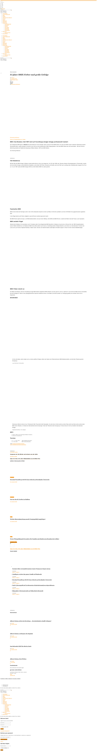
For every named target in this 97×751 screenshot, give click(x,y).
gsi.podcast (5, 33)
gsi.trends (7, 29)
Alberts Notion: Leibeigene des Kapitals (21, 633)
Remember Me (5, 726)
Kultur (4, 18)
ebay (11, 674)
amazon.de (12, 675)
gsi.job (6, 26)
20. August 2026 (13, 481)
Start (11, 71)
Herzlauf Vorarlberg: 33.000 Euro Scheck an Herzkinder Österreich (29, 479)
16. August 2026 (13, 624)
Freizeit (17, 443)
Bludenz (14, 443)
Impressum (5, 685)
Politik (4, 16)
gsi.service (5, 23)
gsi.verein (5, 21)
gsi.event (7, 25)
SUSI (13, 648)
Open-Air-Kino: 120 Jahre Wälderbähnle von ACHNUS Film (25, 549)
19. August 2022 (13, 78)
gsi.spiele (7, 28)
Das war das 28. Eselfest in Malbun (20, 499)
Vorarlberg (5, 13)
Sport (4, 19)
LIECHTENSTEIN (6, 14)
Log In (1, 741)
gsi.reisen (7, 27)
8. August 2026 (13, 541)
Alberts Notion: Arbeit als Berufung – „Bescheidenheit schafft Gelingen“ (30, 621)
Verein (23, 443)
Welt (4, 15)
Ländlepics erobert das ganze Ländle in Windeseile (27, 574)
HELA (13, 77)
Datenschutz (5, 684)
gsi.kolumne (7, 32)
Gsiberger (5, 20)
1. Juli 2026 (12, 662)
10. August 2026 (13, 501)
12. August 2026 (13, 521)
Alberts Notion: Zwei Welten (18, 659)
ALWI (13, 623)
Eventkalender (8, 24)
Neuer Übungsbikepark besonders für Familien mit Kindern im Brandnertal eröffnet (34, 539)
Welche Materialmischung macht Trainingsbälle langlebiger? (28, 519)
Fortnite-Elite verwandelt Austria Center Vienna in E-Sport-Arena (31, 568)
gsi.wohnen (7, 30)
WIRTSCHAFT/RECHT (7, 17)
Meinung (4, 31)
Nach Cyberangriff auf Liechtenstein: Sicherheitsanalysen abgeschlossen (33, 585)
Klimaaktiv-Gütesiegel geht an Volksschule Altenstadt (27, 591)
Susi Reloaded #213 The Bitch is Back (20, 646)
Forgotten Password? (4, 730)
